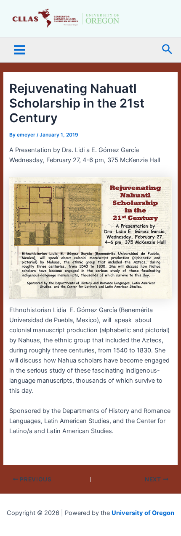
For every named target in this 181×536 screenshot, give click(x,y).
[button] (167, 50)
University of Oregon (143, 513)
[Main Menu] (19, 50)
